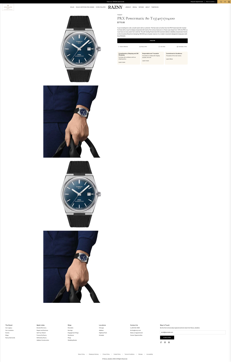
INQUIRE (152, 40)
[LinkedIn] (169, 343)
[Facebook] (161, 343)
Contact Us (134, 325)
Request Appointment (197, 1)
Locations (102, 325)
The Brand (8, 325)
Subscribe (167, 337)
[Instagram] (165, 343)
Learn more (122, 62)
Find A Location (210, 1)
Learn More (169, 59)
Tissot (119, 15)
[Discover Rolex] (221, 7)
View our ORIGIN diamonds (115, 1)
